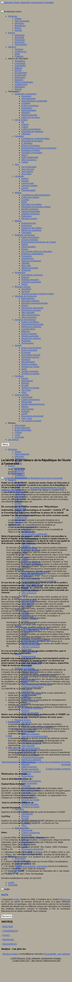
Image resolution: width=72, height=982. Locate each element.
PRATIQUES (8, 940)
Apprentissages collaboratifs (34, 534)
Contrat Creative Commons (58, 769)
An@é (19, 474)
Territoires (19, 809)
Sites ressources (29, 593)
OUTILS (6, 935)
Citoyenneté (26, 830)
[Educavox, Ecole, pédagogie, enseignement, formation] (27, 2)
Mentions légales (10, 954)
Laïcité (11, 882)
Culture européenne (30, 833)
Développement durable (32, 757)
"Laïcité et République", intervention (31, 866)
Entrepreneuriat (28, 656)
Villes (23, 825)
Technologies (27, 776)
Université (12, 885)
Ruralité (25, 818)
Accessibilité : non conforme (57, 954)
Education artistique (30, 734)
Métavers (25, 764)
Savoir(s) (12, 480)
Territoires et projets (30, 807)
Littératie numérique (30, 647)
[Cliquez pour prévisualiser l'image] (31, 478)
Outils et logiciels (29, 767)
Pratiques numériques (25, 668)
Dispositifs (19, 470)
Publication (26, 649)
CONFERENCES (10, 931)
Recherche (20, 475)
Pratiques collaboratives (32, 687)
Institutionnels (21, 517)
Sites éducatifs (28, 746)
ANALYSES (7, 926)
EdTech (18, 503)
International (27, 814)
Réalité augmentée (30, 769)
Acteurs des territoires (31, 781)
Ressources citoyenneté (32, 849)
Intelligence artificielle (31, 760)
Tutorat (24, 595)
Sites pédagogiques (30, 748)
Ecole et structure (29, 783)
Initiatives (25, 546)
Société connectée (29, 804)
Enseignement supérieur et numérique (38, 581)
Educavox (66, 899)
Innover (11, 466)
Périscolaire (20, 858)
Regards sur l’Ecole (30, 800)
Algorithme (26, 722)
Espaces (25, 710)
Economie (26, 785)
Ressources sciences (31, 771)
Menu (5, 444)
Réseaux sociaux (22, 720)
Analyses (12, 471)
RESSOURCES (10, 944)
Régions (25, 816)
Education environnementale (34, 736)
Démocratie (26, 835)
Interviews (19, 456)
